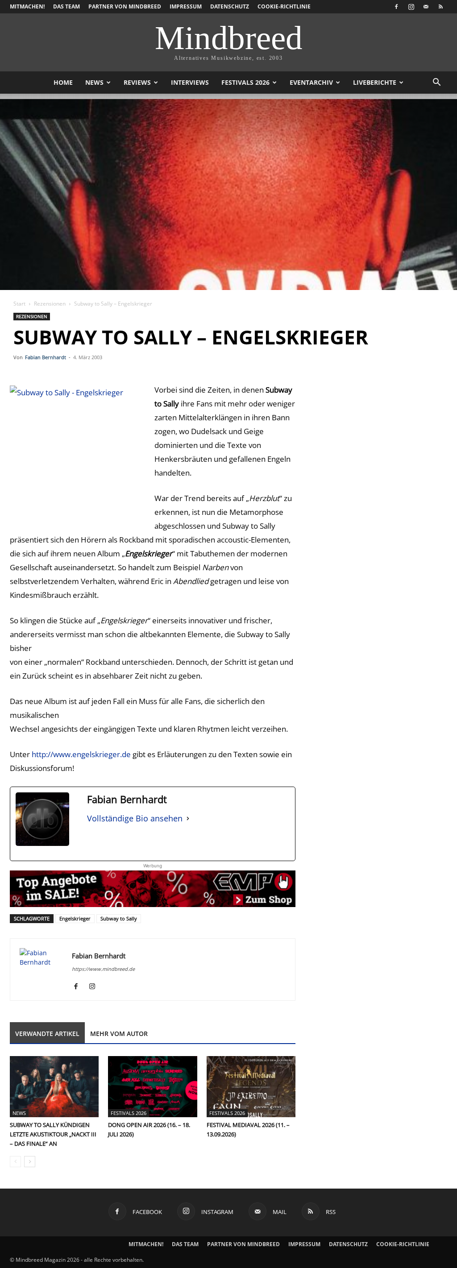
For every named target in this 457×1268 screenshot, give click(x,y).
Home (63, 82)
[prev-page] (15, 1161)
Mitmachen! (27, 6)
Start (19, 303)
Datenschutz (229, 6)
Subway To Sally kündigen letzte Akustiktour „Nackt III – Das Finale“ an (53, 1134)
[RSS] (440, 6)
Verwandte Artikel (47, 1033)
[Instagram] (411, 6)
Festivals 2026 (245, 82)
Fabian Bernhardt (45, 357)
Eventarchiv (311, 82)
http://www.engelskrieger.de (81, 754)
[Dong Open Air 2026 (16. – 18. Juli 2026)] (152, 1086)
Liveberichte (374, 82)
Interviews (190, 82)
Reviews (137, 82)
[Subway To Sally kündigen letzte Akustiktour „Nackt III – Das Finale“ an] (54, 1086)
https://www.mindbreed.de (103, 969)
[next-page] (29, 1161)
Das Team (66, 6)
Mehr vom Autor (119, 1033)
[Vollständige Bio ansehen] (188, 818)
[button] (436, 83)
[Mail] (425, 6)
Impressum (186, 6)
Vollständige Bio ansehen (135, 818)
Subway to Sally (118, 918)
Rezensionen (50, 303)
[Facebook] (396, 6)
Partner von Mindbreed (124, 6)
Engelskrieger (75, 918)
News (94, 82)
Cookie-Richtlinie (284, 6)
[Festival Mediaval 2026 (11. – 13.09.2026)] (251, 1086)
